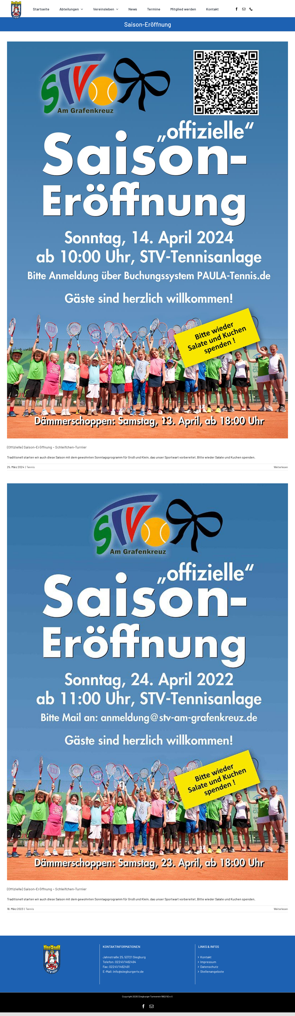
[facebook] (236, 9)
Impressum (208, 962)
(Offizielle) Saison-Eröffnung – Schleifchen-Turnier (47, 447)
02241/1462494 (125, 962)
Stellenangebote (212, 971)
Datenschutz (209, 966)
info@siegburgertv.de (128, 971)
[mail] (243, 9)
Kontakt (206, 957)
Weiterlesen (281, 467)
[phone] (251, 9)
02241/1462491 (119, 966)
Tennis (30, 467)
